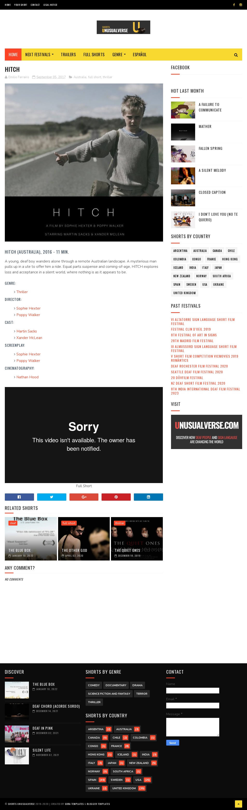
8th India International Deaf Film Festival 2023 (205, 390)
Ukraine (218, 284)
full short (94, 77)
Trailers (68, 54)
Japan (218, 268)
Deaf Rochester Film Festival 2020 (199, 365)
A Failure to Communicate (210, 107)
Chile (231, 251)
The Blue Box (19, 550)
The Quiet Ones (127, 550)
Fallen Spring (211, 148)
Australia (80, 77)
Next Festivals (37, 54)
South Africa (222, 276)
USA (204, 284)
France (211, 259)
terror (141, 694)
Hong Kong (230, 259)
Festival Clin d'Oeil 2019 (191, 329)
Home (8, 5)
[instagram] (241, 5)
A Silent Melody (212, 170)
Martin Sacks (26, 331)
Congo (196, 259)
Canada (217, 251)
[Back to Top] (238, 804)
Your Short (20, 5)
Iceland (178, 268)
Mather (205, 126)
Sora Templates (74, 804)
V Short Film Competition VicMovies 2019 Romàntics (204, 358)
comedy (94, 685)
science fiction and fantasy (109, 694)
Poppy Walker (28, 314)
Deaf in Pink (43, 728)
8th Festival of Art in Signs (194, 334)
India (192, 268)
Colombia (179, 259)
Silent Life (42, 750)
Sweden (191, 284)
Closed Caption (212, 192)
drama (137, 685)
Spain (176, 284)
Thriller (22, 292)
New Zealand (181, 276)
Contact (35, 5)
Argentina (180, 251)
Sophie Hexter (28, 308)
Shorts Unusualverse (21, 804)
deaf (13, 523)
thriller (107, 77)
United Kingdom (184, 293)
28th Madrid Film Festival (192, 340)
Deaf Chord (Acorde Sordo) (56, 706)
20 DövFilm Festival (187, 377)
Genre (117, 54)
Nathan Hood (27, 377)
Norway (201, 276)
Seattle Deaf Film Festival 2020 (197, 371)
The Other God (74, 550)
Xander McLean (29, 337)
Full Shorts (94, 54)
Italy (205, 268)
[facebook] (234, 5)
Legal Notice (50, 5)
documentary (116, 685)
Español (140, 54)
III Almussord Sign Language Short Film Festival (204, 348)
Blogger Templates (98, 804)
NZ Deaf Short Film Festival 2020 (198, 383)
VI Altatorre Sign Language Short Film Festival (203, 321)
